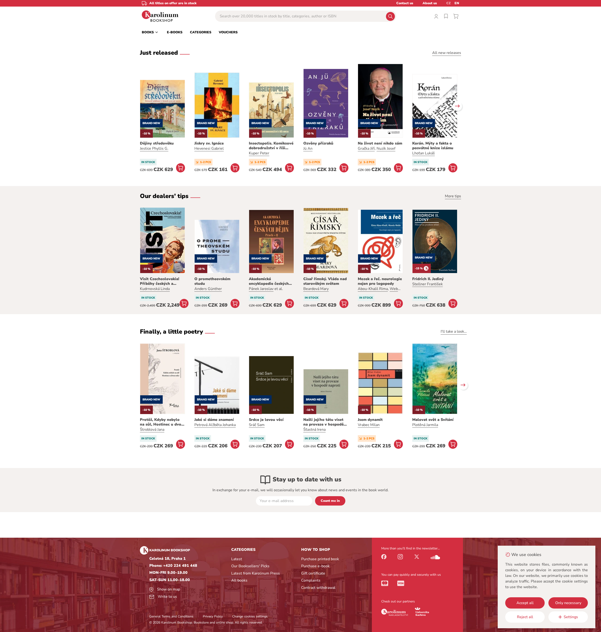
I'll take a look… (454, 331)
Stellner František (427, 284)
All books (239, 580)
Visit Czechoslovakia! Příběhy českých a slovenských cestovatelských (159, 281)
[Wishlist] (446, 16)
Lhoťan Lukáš (423, 153)
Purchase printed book (320, 559)
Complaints (310, 580)
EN (457, 3)
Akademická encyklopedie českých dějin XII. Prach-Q (269, 281)
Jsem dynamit (370, 419)
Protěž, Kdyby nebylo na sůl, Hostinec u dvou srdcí (162, 422)
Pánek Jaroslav (261, 288)
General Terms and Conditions (171, 616)
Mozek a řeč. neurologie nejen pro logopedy (380, 281)
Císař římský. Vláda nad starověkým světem (325, 281)
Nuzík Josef (386, 148)
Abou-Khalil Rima (373, 288)
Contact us (404, 3)
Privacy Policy (213, 616)
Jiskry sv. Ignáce (209, 143)
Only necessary (568, 602)
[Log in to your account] (436, 16)
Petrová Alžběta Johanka (215, 424)
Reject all (525, 617)
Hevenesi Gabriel (209, 148)
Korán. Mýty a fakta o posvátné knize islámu (432, 145)
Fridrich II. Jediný (428, 279)
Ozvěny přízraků (318, 143)
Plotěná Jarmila (425, 424)
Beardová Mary (316, 288)
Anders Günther (208, 288)
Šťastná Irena (314, 429)
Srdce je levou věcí (266, 419)
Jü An (307, 148)
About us (430, 3)
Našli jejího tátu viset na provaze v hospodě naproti (323, 422)
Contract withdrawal (318, 587)
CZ (448, 3)
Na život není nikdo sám (380, 143)
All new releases (446, 52)
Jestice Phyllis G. (154, 148)
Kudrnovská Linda (155, 288)
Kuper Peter (259, 153)
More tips (453, 196)
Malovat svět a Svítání (433, 419)
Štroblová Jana (152, 429)
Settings (571, 617)
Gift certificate (313, 573)
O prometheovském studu (212, 281)
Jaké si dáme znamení (214, 419)
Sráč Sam (257, 424)
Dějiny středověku (157, 143)
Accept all (525, 602)
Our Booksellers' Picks (250, 566)
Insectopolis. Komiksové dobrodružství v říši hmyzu (271, 145)
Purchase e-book (315, 566)
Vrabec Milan (369, 424)
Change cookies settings (250, 616)
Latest (236, 559)
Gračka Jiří (366, 148)
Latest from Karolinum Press (255, 573)
